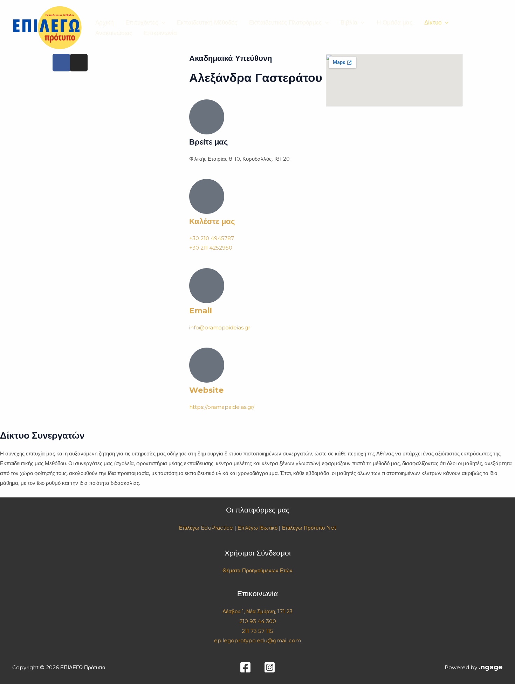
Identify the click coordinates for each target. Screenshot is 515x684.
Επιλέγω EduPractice (206, 527)
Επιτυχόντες (141, 22)
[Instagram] (269, 667)
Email (200, 310)
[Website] (206, 365)
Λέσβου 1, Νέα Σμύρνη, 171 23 (257, 611)
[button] (161, 22)
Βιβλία (349, 22)
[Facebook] (245, 667)
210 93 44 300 (257, 621)
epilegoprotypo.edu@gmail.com (257, 640)
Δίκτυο (432, 22)
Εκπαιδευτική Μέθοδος (207, 22)
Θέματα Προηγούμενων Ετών (257, 570)
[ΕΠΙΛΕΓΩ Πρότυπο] (47, 27)
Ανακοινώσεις (113, 32)
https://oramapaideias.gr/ (221, 407)
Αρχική (104, 22)
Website (206, 390)
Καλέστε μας (212, 221)
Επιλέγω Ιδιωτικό (257, 527)
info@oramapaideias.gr (219, 327)
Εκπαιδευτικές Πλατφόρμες (285, 22)
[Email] (206, 285)
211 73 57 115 (257, 631)
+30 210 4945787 (211, 238)
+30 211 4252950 (210, 247)
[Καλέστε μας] (206, 196)
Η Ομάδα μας (394, 22)
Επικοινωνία (160, 32)
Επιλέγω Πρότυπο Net (309, 527)
